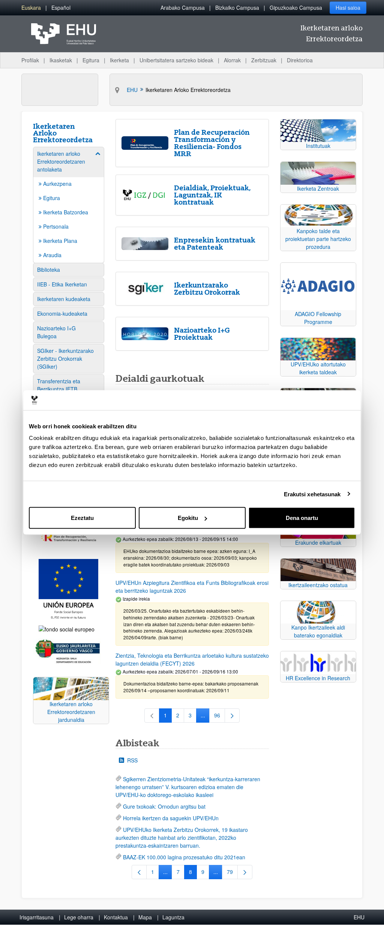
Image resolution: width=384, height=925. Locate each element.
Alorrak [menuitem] (232, 60)
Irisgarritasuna (37, 917)
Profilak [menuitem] (30, 60)
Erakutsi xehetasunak (312, 494)
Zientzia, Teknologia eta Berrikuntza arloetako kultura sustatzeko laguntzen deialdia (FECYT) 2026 (192, 659)
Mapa (145, 917)
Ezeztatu (82, 518)
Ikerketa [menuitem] (119, 60)
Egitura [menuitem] (90, 60)
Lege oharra (78, 917)
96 (219, 716)
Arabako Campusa (182, 7)
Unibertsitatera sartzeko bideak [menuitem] (176, 60)
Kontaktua (116, 917)
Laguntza (173, 917)
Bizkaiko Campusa (237, 7)
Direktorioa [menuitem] (300, 60)
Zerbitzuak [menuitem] (263, 60)
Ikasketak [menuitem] (61, 60)
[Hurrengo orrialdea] (232, 715)
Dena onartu (302, 518)
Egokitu (188, 518)
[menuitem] (31, 7)
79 (232, 873)
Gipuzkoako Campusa (296, 7)
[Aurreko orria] (139, 872)
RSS (132, 760)
